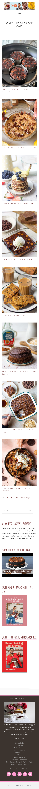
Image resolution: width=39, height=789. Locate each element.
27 (18, 497)
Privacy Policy (19, 757)
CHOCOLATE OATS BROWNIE (17, 260)
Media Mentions (19, 748)
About (19, 755)
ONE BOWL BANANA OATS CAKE (19, 148)
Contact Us (19, 752)
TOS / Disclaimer (19, 750)
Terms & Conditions (19, 760)
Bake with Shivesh (19, 6)
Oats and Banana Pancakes (18, 204)
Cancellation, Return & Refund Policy (19, 762)
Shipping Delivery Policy (19, 764)
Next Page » (26, 497)
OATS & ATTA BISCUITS (13, 315)
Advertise (19, 745)
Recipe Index (20, 743)
